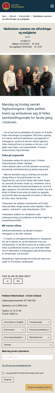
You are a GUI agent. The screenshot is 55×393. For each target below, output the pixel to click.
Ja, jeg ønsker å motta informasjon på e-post (25, 373)
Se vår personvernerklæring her (16, 365)
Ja (7, 281)
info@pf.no (25, 41)
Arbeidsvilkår (24, 16)
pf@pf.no (13, 313)
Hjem (4, 16)
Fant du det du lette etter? (16, 276)
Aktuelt (13, 16)
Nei (18, 281)
